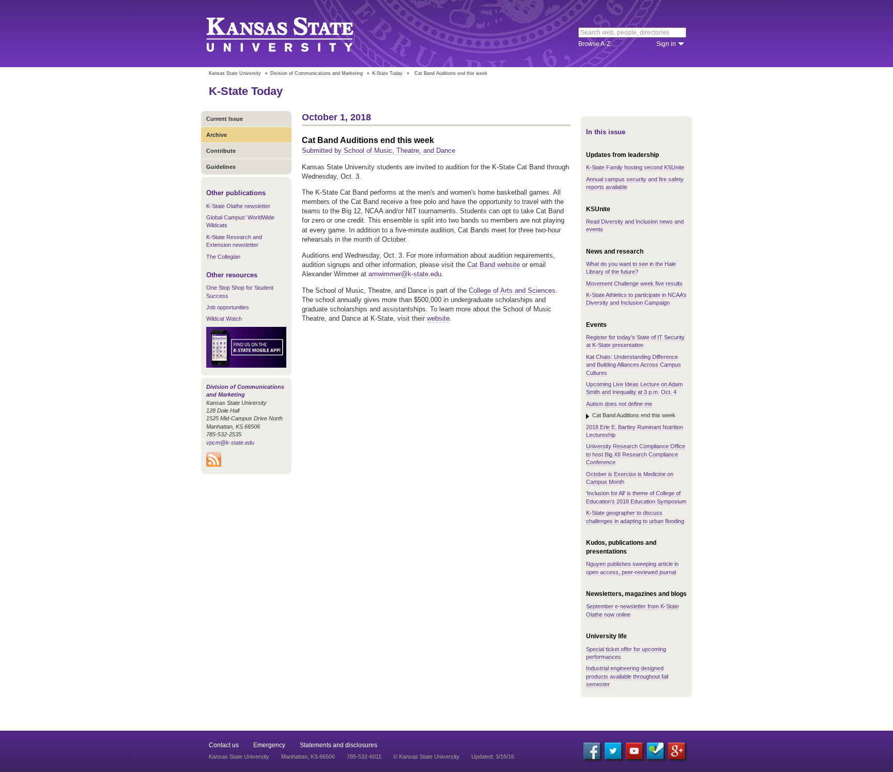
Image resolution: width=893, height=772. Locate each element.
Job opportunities (227, 307)
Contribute (221, 151)
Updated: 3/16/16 (492, 756)
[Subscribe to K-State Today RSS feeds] (213, 465)
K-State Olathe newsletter (238, 206)
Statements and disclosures (338, 745)
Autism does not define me (619, 404)
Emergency (269, 745)
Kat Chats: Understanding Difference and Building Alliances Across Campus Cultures (633, 365)
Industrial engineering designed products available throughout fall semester (627, 676)
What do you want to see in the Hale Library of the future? (631, 268)
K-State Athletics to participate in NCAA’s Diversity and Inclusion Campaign (636, 299)
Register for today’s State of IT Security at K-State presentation (635, 341)
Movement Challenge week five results (634, 283)
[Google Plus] (676, 751)
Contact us (224, 745)
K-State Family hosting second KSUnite (635, 167)
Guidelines (221, 167)
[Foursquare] (655, 751)
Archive (216, 135)
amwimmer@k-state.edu (404, 274)
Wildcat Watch (224, 319)
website (438, 318)
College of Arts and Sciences (512, 290)
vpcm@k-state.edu (230, 442)
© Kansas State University (426, 756)
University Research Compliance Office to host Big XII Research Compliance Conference (635, 454)
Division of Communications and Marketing (316, 73)
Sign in (666, 44)
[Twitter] (613, 751)
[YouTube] (634, 751)
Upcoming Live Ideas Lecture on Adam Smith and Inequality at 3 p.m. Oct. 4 (634, 388)
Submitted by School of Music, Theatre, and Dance (378, 150)
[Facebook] (591, 751)
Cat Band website (493, 265)
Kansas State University (292, 33)
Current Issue (224, 119)
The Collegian (223, 257)
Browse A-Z (594, 44)
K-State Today (387, 73)
